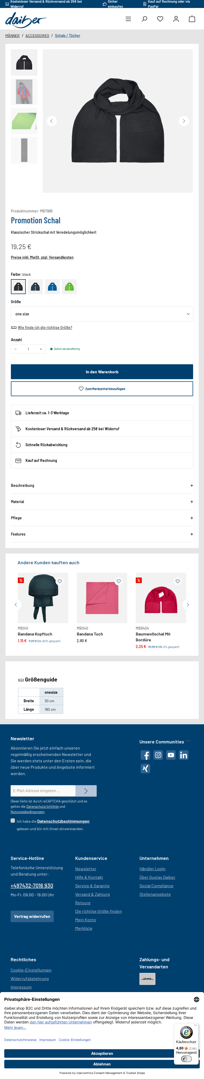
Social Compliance (156, 885)
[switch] (186, 1059)
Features (18, 534)
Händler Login (152, 868)
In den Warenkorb (102, 371)
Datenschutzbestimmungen (63, 820)
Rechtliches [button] (23, 959)
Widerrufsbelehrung (30, 978)
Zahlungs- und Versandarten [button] (154, 962)
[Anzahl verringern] (15, 349)
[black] (18, 286)
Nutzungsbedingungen (27, 812)
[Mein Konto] (176, 19)
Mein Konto (85, 919)
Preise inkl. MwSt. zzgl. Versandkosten (42, 257)
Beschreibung (22, 485)
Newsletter (85, 868)
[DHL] (147, 979)
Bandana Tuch (90, 633)
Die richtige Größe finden (98, 911)
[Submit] (86, 791)
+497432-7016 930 (32, 885)
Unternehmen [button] (154, 858)
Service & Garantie (92, 885)
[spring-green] (69, 286)
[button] (24, 62)
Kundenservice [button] (91, 858)
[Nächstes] (184, 121)
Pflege (16, 518)
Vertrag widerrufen (32, 916)
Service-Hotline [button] (27, 858)
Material (17, 501)
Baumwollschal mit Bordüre (153, 636)
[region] (102, 121)
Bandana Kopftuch (35, 633)
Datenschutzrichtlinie (42, 806)
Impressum (21, 986)
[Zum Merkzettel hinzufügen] (60, 581)
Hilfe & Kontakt (89, 877)
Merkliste (83, 928)
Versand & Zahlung (92, 894)
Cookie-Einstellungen (31, 969)
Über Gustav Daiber (157, 877)
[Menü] (128, 19)
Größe (16, 301)
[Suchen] (144, 19)
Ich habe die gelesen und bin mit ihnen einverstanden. (53, 824)
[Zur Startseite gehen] (26, 20)
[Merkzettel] (160, 19)
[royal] (52, 286)
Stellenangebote (155, 894)
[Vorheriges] (52, 121)
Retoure (83, 902)
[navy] (35, 286)
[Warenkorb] (192, 19)
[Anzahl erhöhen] (41, 349)
